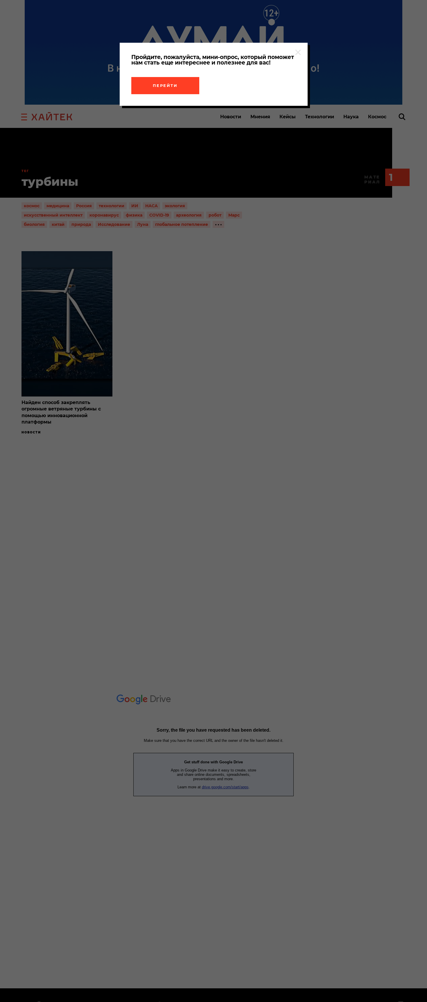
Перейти (165, 85)
